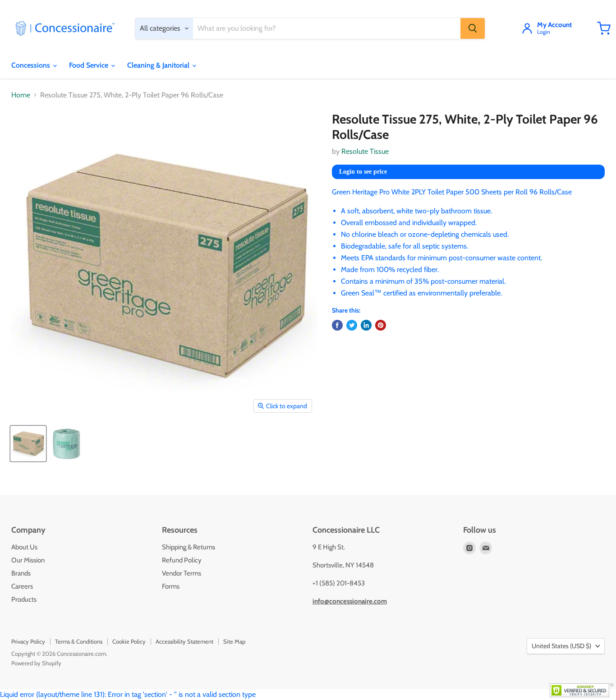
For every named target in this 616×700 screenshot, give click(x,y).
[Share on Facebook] (337, 325)
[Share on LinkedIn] (366, 325)
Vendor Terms (181, 573)
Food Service (89, 65)
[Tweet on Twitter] (351, 325)
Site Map (234, 641)
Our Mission (28, 560)
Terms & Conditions (78, 641)
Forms (170, 586)
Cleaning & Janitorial (159, 65)
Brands (21, 573)
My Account (554, 25)
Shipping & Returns (188, 547)
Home (20, 95)
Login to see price (363, 171)
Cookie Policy (129, 641)
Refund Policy (182, 560)
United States (561, 646)
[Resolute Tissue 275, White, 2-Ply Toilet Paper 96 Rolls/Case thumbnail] (28, 443)
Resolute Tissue (365, 151)
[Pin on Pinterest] (380, 325)
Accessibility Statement (184, 641)
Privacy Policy (28, 641)
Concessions (31, 65)
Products (24, 599)
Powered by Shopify (36, 663)
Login (543, 32)
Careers (22, 586)
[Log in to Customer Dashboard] (527, 28)
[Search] (472, 28)
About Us (24, 547)
